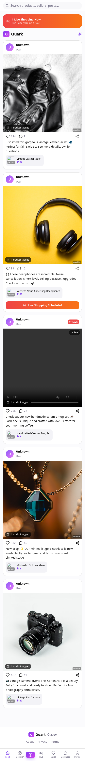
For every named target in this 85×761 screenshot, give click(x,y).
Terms (55, 741)
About (30, 741)
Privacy (42, 741)
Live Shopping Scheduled (45, 305)
